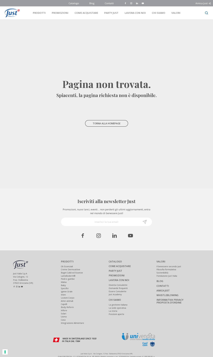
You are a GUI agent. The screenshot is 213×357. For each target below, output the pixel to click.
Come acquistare (86, 13)
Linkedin (137, 3)
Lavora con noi (135, 13)
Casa (63, 319)
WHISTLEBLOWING (167, 295)
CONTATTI (162, 286)
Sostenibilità (162, 272)
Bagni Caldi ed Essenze (72, 272)
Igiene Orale (66, 291)
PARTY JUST (115, 270)
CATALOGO (115, 261)
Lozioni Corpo (67, 297)
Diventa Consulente (118, 285)
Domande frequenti (118, 288)
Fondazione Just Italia (166, 275)
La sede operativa (117, 308)
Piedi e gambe (68, 279)
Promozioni (60, 13)
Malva (64, 282)
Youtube (143, 3)
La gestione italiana (118, 304)
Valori (175, 13)
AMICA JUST (163, 290)
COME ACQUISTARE (120, 266)
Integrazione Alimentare (72, 323)
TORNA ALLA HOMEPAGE (106, 123)
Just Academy (115, 294)
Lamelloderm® (68, 275)
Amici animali (67, 301)
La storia (113, 311)
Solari (63, 313)
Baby (63, 285)
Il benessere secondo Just (168, 266)
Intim (63, 294)
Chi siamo (158, 13)
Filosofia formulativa (166, 269)
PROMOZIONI (116, 275)
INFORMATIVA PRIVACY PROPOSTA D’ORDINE (169, 301)
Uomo (64, 316)
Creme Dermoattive (70, 269)
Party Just (111, 13)
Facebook (126, 3)
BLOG (159, 281)
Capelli (64, 304)
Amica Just (201, 3)
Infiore (64, 310)
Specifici (65, 288)
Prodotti (39, 13)
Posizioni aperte (116, 314)
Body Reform (67, 307)
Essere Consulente (117, 291)
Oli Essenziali (67, 266)
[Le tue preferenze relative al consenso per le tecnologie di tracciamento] (5, 352)
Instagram (131, 3)
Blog (91, 3)
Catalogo (74, 3)
